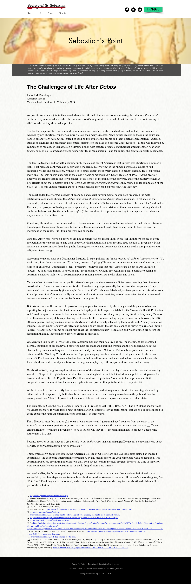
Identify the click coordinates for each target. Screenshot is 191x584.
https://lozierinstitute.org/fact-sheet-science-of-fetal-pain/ (53, 536)
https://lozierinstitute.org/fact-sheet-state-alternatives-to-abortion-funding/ (62, 523)
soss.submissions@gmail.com (111, 68)
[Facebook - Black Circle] (127, 9)
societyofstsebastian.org (89, 573)
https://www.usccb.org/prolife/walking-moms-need (50, 520)
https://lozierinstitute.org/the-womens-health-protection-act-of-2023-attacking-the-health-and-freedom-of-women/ (75, 514)
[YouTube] (140, 9)
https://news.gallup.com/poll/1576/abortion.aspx (49, 495)
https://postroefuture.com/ (47, 525)
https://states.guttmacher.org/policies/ (44, 512)
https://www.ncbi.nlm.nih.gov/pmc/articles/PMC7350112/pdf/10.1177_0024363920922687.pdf (90, 547)
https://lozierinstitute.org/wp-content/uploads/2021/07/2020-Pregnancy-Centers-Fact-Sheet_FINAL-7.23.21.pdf (74, 517)
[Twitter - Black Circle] (133, 9)
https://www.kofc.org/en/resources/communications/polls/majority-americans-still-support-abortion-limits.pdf (88, 509)
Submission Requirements (57, 73)
